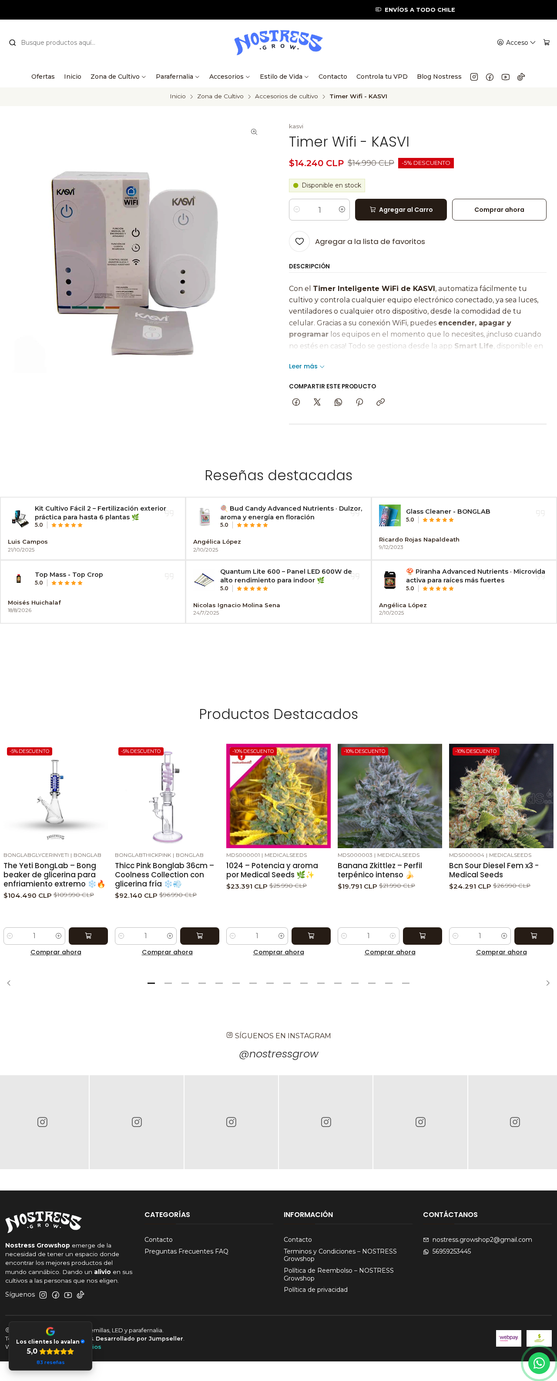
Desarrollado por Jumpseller (139, 1338)
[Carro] (546, 43)
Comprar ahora (55, 952)
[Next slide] (545, 983)
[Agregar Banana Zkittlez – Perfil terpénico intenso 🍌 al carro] (422, 936)
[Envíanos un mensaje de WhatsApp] (539, 1363)
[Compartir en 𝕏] (317, 403)
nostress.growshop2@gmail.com (482, 1240)
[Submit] (12, 42)
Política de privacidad (316, 1290)
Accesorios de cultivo (286, 97)
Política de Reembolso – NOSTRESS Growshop (339, 1274)
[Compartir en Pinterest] (359, 403)
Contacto (158, 1240)
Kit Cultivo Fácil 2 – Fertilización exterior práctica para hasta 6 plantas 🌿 (100, 513)
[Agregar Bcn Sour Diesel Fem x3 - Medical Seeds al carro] (534, 936)
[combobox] (57, 42)
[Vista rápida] (101, 794)
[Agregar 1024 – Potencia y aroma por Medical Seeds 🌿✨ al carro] (311, 936)
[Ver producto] (19, 517)
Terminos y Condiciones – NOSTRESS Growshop (340, 1255)
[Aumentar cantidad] (342, 209)
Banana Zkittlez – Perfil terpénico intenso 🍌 (380, 870)
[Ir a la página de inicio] (278, 42)
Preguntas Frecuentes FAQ (186, 1251)
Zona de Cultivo (220, 97)
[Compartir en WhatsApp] (338, 403)
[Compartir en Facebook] (296, 403)
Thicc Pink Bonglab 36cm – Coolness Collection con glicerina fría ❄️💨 (164, 875)
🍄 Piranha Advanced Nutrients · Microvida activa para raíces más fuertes (475, 576)
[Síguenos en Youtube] (505, 76)
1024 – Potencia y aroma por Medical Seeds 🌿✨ (272, 870)
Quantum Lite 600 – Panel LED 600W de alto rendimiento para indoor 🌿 (286, 576)
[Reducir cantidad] (296, 209)
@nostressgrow (279, 1054)
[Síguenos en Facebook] (489, 76)
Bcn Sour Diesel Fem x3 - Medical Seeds (494, 870)
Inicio (178, 97)
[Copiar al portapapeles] (380, 403)
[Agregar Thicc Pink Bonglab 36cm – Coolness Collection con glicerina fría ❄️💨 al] (199, 936)
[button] (151, 983)
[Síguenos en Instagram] (474, 76)
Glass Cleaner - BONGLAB (448, 511)
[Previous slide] (11, 983)
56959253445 (452, 1251)
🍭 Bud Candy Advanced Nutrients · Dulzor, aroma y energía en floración (291, 513)
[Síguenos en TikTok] (521, 76)
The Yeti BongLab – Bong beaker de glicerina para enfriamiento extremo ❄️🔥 (54, 875)
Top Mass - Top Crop (69, 574)
